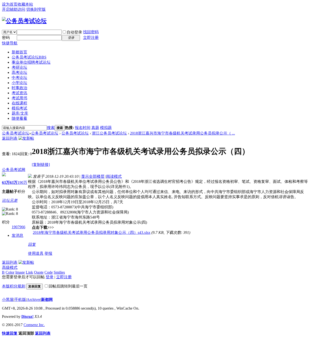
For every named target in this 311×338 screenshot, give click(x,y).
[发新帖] (26, 138)
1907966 (18, 227)
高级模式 (9, 267)
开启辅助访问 (13, 9)
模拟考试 (19, 108)
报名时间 (82, 128)
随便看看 (19, 118)
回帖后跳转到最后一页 (68, 286)
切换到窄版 (36, 9)
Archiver (33, 299)
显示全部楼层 (92, 176)
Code (48, 272)
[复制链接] (41, 164)
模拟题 (106, 128)
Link (29, 272)
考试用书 (19, 98)
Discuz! (27, 316)
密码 (6, 37)
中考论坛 (19, 78)
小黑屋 (8, 299)
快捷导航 (9, 43)
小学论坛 (19, 83)
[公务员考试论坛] (24, 21)
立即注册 (91, 37)
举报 (48, 253)
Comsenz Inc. (34, 325)
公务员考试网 (13, 170)
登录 (49, 277)
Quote (38, 272)
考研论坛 (19, 67)
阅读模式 (114, 176)
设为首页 (9, 4)
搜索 (51, 128)
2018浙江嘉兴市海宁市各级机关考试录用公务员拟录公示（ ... (182, 133)
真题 (95, 128)
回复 (32, 244)
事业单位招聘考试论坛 (31, 62)
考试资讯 (19, 93)
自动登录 (74, 32)
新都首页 (19, 52)
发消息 (17, 235)
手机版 (20, 299)
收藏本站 (25, 4)
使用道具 (35, 253)
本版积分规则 (13, 286)
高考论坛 (19, 72)
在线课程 (19, 103)
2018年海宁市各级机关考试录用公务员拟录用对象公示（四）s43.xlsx (91, 232)
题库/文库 (20, 113)
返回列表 (9, 138)
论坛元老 (9, 200)
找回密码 (91, 32)
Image (20, 272)
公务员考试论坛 (29, 57)
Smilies (59, 272)
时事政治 (19, 88)
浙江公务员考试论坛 (109, 133)
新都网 (47, 299)
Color (10, 272)
